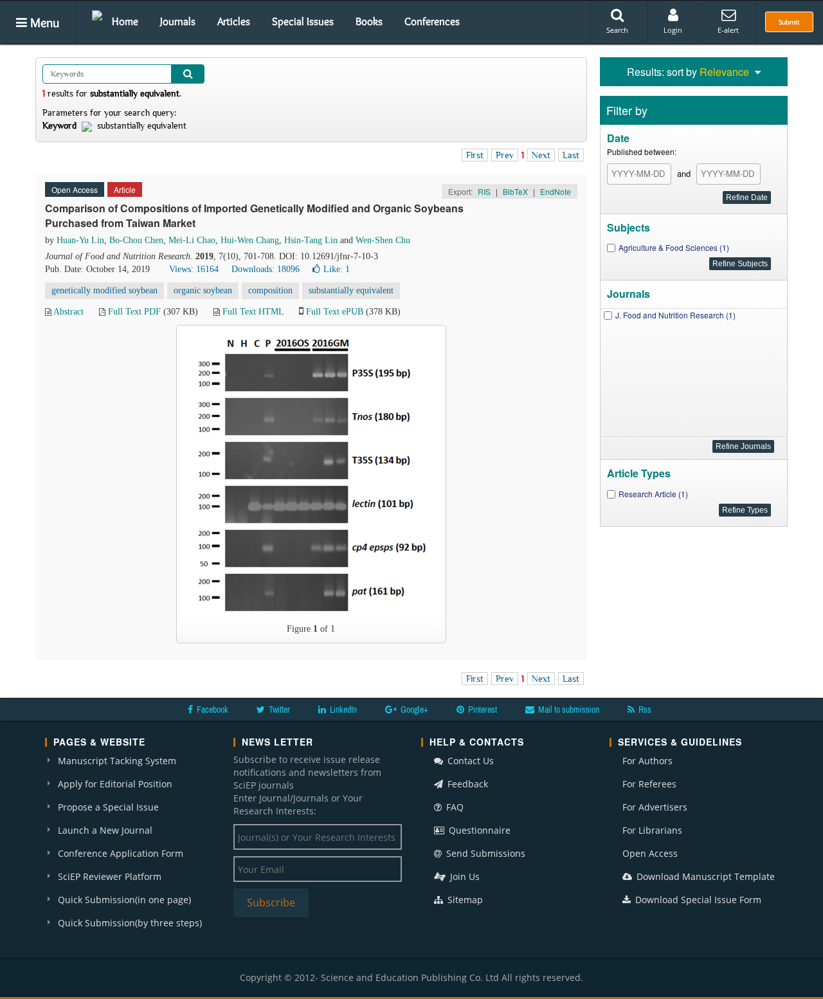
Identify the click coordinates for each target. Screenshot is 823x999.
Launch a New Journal (105, 830)
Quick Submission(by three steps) (130, 923)
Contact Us (469, 761)
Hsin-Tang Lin (311, 240)
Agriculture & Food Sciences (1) (674, 247)
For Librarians (652, 830)
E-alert (728, 30)
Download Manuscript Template (704, 876)
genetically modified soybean (104, 290)
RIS (484, 191)
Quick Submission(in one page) (124, 900)
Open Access (650, 853)
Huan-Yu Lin (80, 240)
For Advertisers (654, 807)
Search (617, 30)
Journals (177, 21)
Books (369, 21)
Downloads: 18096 (265, 269)
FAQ (454, 807)
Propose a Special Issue (108, 807)
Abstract (68, 311)
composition (270, 290)
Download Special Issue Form (697, 900)
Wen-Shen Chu (383, 240)
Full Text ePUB (334, 311)
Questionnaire (478, 830)
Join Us (464, 876)
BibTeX (515, 191)
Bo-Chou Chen (136, 240)
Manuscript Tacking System (117, 761)
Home (125, 21)
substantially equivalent (351, 290)
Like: (336, 269)
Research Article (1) (653, 493)
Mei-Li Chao (191, 240)
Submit (789, 21)
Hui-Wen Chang (250, 240)
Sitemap (464, 900)
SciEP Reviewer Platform (109, 876)
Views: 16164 (194, 269)
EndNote (555, 191)
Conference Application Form (120, 853)
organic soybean (203, 290)
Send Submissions (484, 853)
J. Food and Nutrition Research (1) (675, 314)
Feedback (466, 784)
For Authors (647, 761)
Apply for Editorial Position (115, 784)
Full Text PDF (134, 311)
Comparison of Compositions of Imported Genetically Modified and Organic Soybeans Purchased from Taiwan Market (254, 215)
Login (673, 30)
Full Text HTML (253, 311)
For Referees (649, 784)
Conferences (432, 21)
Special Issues (303, 21)
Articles (233, 21)
